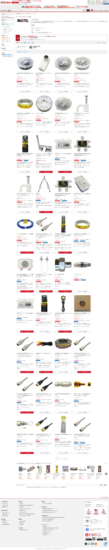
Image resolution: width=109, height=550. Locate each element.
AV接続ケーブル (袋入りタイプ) (43, 354)
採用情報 (20, 519)
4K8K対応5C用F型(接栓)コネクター (25, 74)
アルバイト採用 (22, 520)
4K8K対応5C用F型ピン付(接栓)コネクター (25, 435)
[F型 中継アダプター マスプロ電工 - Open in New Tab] (74, 469)
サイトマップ (44, 534)
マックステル (33, 13)
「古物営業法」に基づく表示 (47, 529)
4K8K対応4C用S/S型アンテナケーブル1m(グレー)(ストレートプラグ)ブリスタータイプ (25, 355)
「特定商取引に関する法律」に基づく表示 (50, 527)
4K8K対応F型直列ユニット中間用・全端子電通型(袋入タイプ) (25, 275)
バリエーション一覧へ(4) (25, 131)
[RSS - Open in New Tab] (95, 544)
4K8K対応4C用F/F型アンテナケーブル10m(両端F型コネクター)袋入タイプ (82, 355)
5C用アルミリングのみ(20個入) (63, 153)
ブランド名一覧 (5, 505)
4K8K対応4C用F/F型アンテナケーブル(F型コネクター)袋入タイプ (82, 436)
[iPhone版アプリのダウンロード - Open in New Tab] (90, 539)
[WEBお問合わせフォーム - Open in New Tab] (89, 2)
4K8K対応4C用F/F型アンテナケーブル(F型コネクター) (44, 314)
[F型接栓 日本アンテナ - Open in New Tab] (22, 469)
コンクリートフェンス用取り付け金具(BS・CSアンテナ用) (44, 154)
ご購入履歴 (25, 4)
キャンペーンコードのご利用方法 (27, 39)
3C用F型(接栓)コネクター (62, 113)
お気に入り (106, 10)
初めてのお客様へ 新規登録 (26, 2)
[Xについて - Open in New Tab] (86, 544)
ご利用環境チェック (46, 533)
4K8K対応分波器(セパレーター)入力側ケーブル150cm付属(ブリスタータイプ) (63, 235)
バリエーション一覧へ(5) (82, 171)
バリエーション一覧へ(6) (44, 252)
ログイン (15, 2)
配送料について (88, 506)
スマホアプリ (4, 522)
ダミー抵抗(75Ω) (59, 274)
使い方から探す (5, 515)
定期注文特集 (4, 513)
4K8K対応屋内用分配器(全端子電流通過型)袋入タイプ (82, 154)
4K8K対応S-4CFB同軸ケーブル (63, 434)
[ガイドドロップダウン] (99, 3)
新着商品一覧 (4, 506)
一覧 (29, 42)
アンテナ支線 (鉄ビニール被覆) (25, 234)
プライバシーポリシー (46, 531)
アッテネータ (77, 274)
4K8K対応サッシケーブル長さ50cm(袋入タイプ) (44, 275)
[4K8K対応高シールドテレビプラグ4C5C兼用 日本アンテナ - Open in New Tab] (100, 469)
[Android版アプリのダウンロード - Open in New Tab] (102, 539)
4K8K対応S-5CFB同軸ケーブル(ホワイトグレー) (25, 114)
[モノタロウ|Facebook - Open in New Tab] (92, 544)
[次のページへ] (106, 474)
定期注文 (20, 4)
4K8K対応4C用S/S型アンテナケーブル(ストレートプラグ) (44, 394)
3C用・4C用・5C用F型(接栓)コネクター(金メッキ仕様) (82, 394)
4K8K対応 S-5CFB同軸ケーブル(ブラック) (63, 354)
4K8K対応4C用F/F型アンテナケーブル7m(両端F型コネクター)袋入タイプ (25, 395)
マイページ (14, 4)
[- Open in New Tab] (88, 511)
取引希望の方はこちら (23, 529)
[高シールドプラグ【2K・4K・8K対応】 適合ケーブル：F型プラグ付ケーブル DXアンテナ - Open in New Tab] (91, 469)
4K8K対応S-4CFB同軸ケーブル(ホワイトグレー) (82, 234)
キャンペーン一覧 (5, 512)
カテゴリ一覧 (4, 503)
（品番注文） (9, 10)
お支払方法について (100, 504)
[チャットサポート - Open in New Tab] (94, 2)
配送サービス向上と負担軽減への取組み (26, 513)
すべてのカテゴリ (15, 10)
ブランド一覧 (27, 13)
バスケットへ (47, 171)
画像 (25, 42)
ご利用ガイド (89, 502)
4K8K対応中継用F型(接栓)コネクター (82, 74)
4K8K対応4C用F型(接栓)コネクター (63, 74)
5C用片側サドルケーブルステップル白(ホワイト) (82, 114)
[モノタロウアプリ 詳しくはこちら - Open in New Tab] (96, 535)
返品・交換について (100, 506)
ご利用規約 (44, 526)
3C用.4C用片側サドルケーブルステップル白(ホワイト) (25, 194)
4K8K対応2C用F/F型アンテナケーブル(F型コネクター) (44, 435)
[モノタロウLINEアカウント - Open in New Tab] (89, 544)
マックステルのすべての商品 (23, 16)
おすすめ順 (103, 42)
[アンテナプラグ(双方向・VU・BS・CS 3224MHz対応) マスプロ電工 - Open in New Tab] (57, 469)
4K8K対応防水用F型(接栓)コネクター (63, 394)
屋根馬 (37, 193)
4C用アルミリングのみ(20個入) (25, 313)
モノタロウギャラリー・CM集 (25, 515)
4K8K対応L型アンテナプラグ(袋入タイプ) (43, 74)
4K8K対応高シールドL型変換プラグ (82, 194)
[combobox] (51, 10)
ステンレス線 (39, 113)
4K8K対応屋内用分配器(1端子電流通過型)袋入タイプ (63, 194)
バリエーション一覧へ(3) (25, 91)
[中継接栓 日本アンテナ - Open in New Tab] (31, 469)
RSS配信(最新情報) (5, 524)
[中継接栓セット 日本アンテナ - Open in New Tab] (82, 469)
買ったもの (101, 10)
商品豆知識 (4, 520)
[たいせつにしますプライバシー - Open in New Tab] (105, 544)
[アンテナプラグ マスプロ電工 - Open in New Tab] (39, 469)
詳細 (84, 10)
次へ (65, 458)
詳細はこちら (64, 487)
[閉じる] (50, 41)
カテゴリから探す (3, 10)
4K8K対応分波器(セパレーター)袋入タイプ (63, 314)
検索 (88, 10)
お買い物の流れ (88, 504)
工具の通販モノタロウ (20, 13)
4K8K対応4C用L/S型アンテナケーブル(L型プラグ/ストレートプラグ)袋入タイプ (44, 235)
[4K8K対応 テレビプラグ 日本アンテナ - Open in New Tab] (48, 469)
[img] (6, 2)
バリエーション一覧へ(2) (44, 91)
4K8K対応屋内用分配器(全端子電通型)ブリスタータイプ (25, 154)
